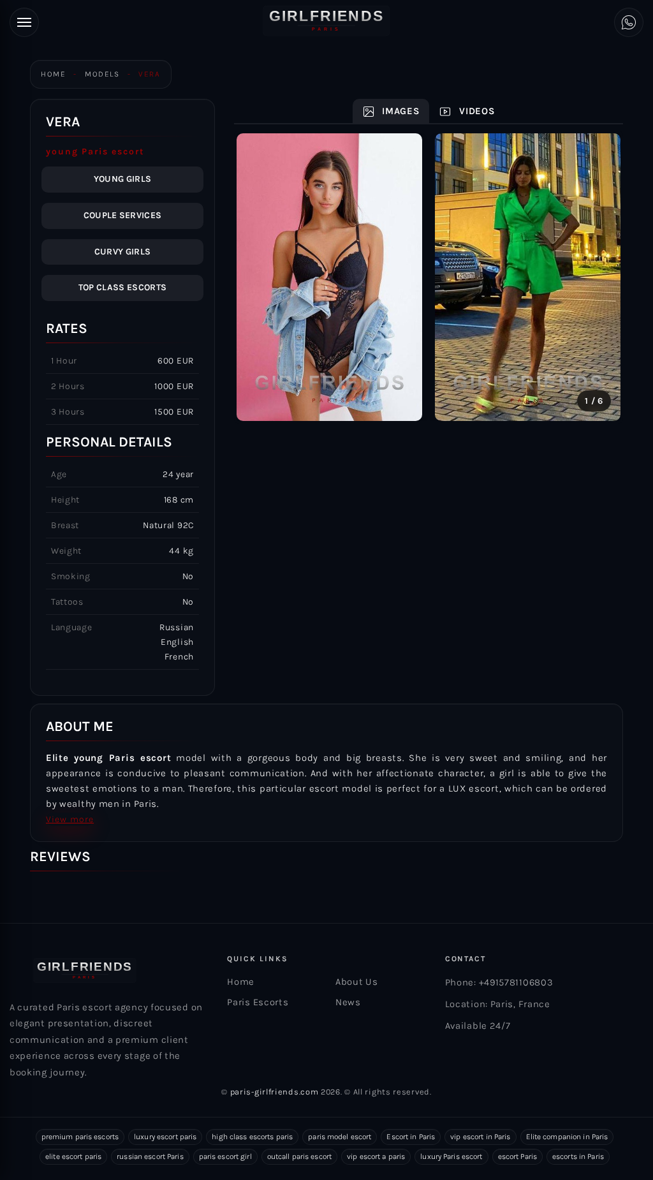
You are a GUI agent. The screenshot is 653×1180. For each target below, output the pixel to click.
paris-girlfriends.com (274, 1091)
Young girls (123, 178)
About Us (356, 981)
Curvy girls (122, 251)
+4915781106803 (516, 982)
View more (70, 819)
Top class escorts (122, 287)
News (348, 1002)
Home (53, 74)
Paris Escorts (257, 1002)
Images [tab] (399, 111)
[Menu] (24, 22)
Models (102, 74)
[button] (260, 277)
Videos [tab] (475, 111)
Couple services (123, 215)
